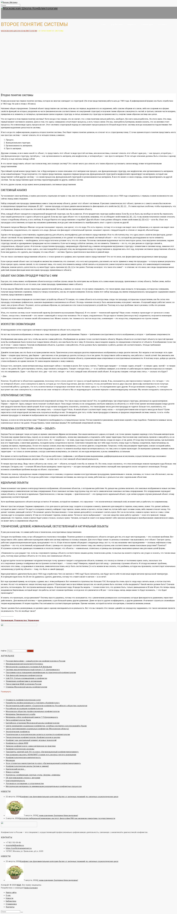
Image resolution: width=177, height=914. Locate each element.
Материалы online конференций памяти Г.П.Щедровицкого (32, 717)
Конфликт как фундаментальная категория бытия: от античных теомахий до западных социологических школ (69, 797)
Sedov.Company (31, 888)
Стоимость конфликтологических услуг (23, 700)
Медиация (10, 760)
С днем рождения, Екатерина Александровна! (57, 815)
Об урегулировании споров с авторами (23, 778)
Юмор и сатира (12, 772)
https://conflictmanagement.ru (19, 848)
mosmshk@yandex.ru (15, 845)
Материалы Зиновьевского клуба (20, 714)
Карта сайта (11, 892)
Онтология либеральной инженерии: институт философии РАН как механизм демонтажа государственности (67, 818)
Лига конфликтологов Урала (18, 720)
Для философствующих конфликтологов (24, 675)
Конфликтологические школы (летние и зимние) (27, 766)
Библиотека (117, 25)
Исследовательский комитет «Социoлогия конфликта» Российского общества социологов (46, 706)
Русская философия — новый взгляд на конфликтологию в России (35, 661)
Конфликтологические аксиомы (20, 749)
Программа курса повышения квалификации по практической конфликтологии (41, 672)
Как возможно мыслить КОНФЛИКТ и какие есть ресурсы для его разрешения (41, 755)
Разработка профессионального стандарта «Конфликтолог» (33, 703)
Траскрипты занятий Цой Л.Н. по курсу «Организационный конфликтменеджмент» (42, 752)
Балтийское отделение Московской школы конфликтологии (32, 723)
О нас (103, 25)
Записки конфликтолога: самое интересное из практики (31, 746)
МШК (19, 885)
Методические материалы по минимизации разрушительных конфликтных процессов (44, 786)
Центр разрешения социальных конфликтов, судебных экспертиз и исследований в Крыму (46, 726)
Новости (132, 25)
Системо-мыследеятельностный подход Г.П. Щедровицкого (33, 670)
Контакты (162, 25)
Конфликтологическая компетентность (23, 758)
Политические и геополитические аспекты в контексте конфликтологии (38, 734)
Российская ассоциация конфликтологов (24, 708)
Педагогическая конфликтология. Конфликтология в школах (33, 737)
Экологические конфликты (18, 732)
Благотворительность (15, 781)
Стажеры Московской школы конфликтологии (26, 687)
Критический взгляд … (16, 769)
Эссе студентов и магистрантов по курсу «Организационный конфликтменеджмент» (43, 763)
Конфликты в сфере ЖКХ (17, 743)
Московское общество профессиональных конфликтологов (33, 711)
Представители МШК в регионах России (23, 684)
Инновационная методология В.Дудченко (24, 664)
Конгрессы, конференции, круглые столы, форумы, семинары (33, 775)
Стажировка (147, 25)
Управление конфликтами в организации (24, 681)
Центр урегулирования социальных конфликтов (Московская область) (37, 729)
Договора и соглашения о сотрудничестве (25, 783)
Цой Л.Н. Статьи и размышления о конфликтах (26, 678)
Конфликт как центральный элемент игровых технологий (31, 740)
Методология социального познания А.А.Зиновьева (29, 667)
